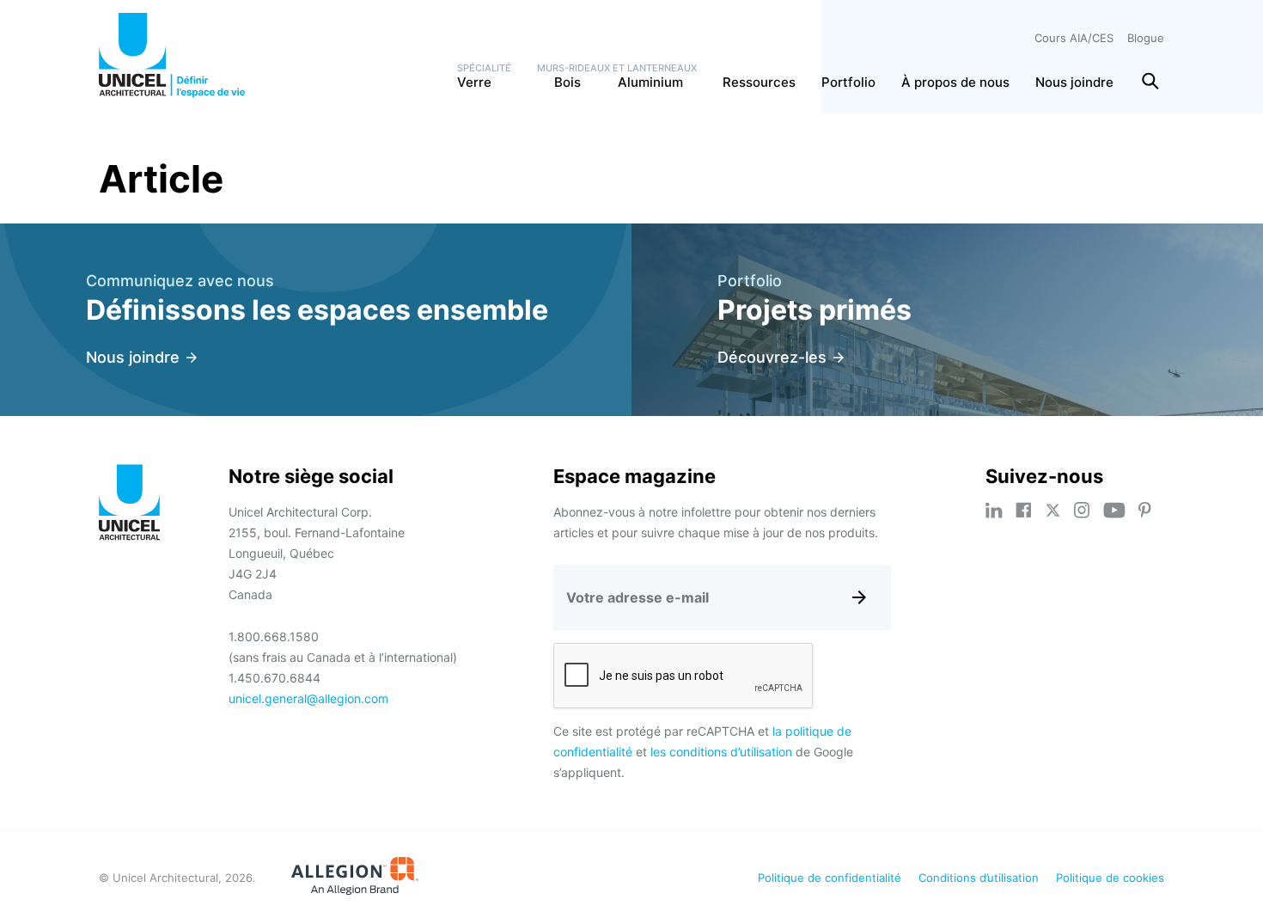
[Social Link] (994, 510)
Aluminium (647, 82)
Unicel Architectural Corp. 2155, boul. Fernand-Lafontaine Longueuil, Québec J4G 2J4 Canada (317, 553)
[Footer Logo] (130, 505)
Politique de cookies (1110, 877)
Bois (559, 82)
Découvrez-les (772, 357)
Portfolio (848, 82)
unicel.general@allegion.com (308, 698)
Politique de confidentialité (829, 877)
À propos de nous (955, 82)
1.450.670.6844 (274, 677)
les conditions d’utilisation (721, 751)
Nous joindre (1074, 82)
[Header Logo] (172, 55)
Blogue (1145, 38)
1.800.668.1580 (274, 636)
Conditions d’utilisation (978, 877)
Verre (474, 82)
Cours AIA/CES (1074, 38)
